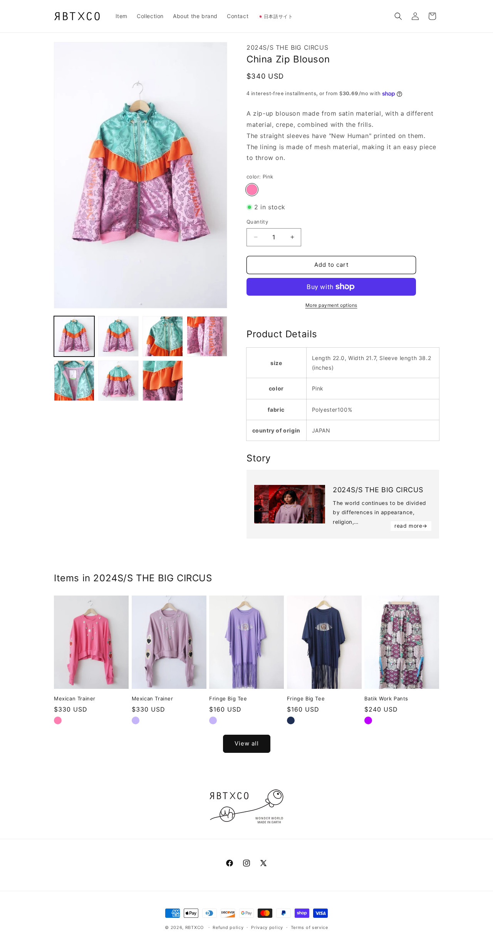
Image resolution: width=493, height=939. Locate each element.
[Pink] (251, 189)
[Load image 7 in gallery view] (163, 380)
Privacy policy (267, 927)
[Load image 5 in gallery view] (74, 380)
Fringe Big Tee (228, 698)
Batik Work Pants (386, 698)
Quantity (257, 222)
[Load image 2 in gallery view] (118, 336)
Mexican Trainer (75, 698)
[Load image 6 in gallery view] (118, 380)
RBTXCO (194, 927)
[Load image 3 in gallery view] (163, 336)
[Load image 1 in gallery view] (74, 336)
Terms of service (309, 927)
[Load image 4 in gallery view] (207, 336)
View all (247, 743)
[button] (398, 16)
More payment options (331, 305)
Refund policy (228, 927)
